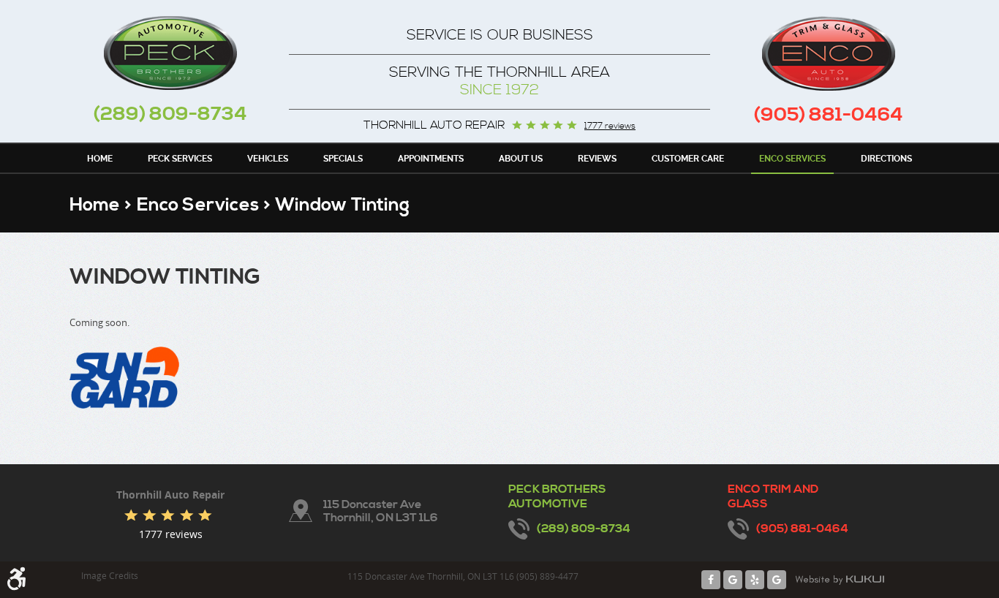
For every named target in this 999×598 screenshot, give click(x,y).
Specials (343, 159)
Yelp (754, 579)
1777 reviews (610, 126)
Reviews (597, 159)
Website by (839, 580)
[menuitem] (100, 158)
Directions (886, 159)
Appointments (431, 159)
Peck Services (180, 159)
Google (732, 579)
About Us (521, 159)
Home (100, 159)
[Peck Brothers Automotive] (170, 53)
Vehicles (267, 159)
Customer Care (688, 159)
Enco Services (792, 159)
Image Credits (109, 575)
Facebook (710, 579)
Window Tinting (342, 205)
